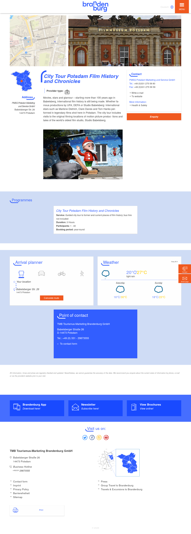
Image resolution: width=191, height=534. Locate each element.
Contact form (20, 481)
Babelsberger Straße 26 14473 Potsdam (26, 459)
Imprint (17, 485)
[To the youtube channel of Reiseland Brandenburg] (105, 437)
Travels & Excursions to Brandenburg (121, 489)
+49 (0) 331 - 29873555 (76, 338)
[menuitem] (165, 7)
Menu (182, 9)
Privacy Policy (21, 489)
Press (104, 481)
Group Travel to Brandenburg (117, 485)
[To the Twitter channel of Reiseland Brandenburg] (84, 437)
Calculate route (51, 297)
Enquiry (154, 116)
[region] (38, 40)
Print (41, 509)
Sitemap (17, 497)
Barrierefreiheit (21, 493)
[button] (184, 278)
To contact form (68, 343)
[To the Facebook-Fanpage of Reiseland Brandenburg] (92, 437)
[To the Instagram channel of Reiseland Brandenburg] (99, 437)
